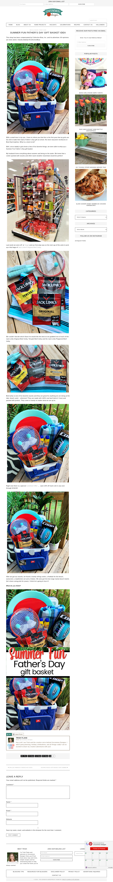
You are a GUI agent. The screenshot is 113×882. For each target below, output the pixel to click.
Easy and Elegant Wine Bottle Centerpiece (91, 130)
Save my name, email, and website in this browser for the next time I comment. (34, 830)
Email (8, 810)
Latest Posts (19, 734)
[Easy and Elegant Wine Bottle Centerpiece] (91, 110)
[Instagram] (10, 748)
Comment (10, 784)
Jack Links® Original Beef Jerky (29, 247)
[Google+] (13, 745)
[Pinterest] (12, 748)
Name (8, 802)
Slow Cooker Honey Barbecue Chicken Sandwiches (91, 204)
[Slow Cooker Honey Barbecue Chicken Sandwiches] (91, 185)
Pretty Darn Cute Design (70, 879)
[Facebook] (11, 745)
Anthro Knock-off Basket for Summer (54, 767)
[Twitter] (9, 745)
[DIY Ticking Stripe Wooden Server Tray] (91, 149)
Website (9, 819)
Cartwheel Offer (32, 486)
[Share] (50, 756)
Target (27, 245)
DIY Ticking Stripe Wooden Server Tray (91, 167)
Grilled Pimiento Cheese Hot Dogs (20, 767)
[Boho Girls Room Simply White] (91, 74)
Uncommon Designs (56, 12)
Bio (10, 734)
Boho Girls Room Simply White (91, 93)
